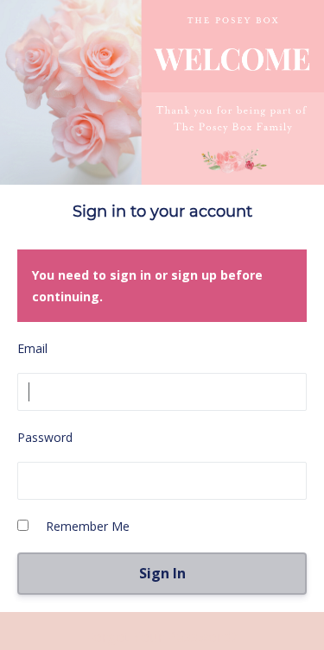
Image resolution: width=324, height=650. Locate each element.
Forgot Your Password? (162, 637)
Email (32, 348)
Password (45, 437)
